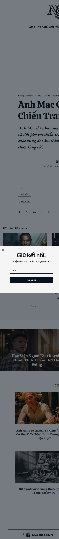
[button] (3, 250)
